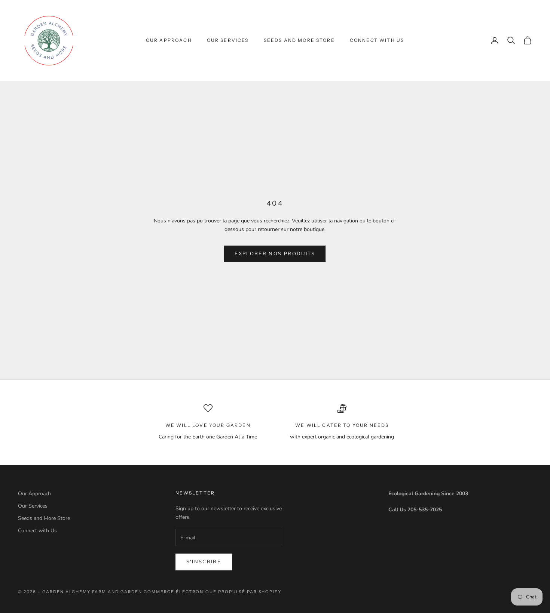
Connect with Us (377, 40)
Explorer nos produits (275, 253)
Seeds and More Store (299, 40)
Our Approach (169, 40)
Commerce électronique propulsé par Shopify (212, 591)
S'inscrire (203, 561)
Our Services (228, 40)
